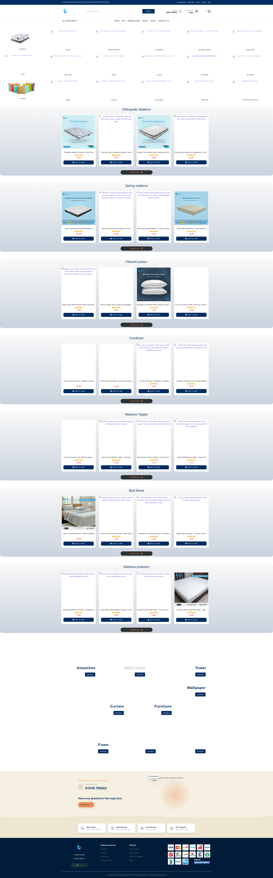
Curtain (114, 100)
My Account (189, 10)
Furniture (204, 75)
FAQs (131, 860)
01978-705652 (96, 788)
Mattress (22, 49)
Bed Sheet (68, 75)
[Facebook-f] (73, 865)
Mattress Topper (205, 50)
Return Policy (134, 853)
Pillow (68, 50)
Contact (103, 853)
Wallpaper (159, 100)
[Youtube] (77, 865)
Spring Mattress (114, 50)
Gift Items (250, 75)
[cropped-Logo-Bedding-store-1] (65, 11)
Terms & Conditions (136, 856)
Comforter (159, 50)
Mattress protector (250, 100)
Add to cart (80, 162)
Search (148, 11)
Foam (23, 74)
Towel (114, 75)
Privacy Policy (134, 849)
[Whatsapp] (85, 865)
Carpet (159, 75)
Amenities (204, 100)
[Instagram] (81, 865)
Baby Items (250, 50)
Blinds (68, 100)
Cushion (23, 98)
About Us (103, 849)
